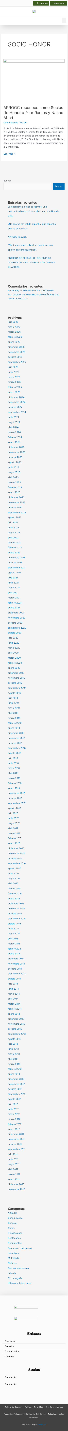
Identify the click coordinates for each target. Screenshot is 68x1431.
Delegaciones (15, 1233)
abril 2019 (13, 713)
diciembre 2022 (16, 497)
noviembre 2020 (16, 617)
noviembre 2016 (16, 853)
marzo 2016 (14, 888)
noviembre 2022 (16, 502)
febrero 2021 (14, 602)
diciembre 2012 (16, 1079)
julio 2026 (13, 322)
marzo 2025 (14, 382)
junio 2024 (13, 417)
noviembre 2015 (16, 908)
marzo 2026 (14, 332)
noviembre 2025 (16, 352)
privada (12, 1273)
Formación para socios (20, 1248)
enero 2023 (14, 492)
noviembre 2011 (16, 1139)
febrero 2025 (15, 387)
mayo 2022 (14, 532)
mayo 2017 (14, 823)
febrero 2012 (14, 1124)
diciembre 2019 (16, 673)
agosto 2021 (14, 572)
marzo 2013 (14, 1064)
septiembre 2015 (17, 918)
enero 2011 (13, 1179)
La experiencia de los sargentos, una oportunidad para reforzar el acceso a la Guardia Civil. (33, 211)
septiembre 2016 (17, 863)
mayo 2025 (14, 377)
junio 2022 (13, 527)
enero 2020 (14, 668)
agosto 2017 (14, 808)
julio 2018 (13, 758)
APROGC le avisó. (17, 237)
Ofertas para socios (18, 1268)
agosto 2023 (14, 462)
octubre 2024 (15, 407)
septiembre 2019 (17, 688)
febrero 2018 (14, 783)
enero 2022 (14, 552)
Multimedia (13, 1258)
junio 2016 (13, 873)
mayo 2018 (14, 768)
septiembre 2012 (17, 1094)
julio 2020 (13, 637)
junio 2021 (13, 582)
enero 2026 (14, 342)
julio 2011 (12, 1154)
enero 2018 (14, 788)
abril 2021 (13, 592)
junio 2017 (13, 818)
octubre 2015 (15, 913)
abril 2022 (13, 537)
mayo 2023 (14, 472)
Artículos (12, 1213)
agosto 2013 (14, 1039)
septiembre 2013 (17, 1034)
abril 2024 (13, 427)
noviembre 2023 (16, 452)
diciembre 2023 (16, 447)
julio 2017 (13, 813)
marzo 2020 (14, 657)
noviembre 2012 (16, 1084)
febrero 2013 (15, 1069)
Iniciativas (13, 1253)
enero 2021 (14, 607)
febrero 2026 (15, 337)
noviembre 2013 (16, 1023)
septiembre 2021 (17, 567)
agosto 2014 (14, 978)
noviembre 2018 (16, 738)
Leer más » (9, 153)
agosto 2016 (14, 868)
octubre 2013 (15, 1029)
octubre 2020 (15, 622)
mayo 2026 (14, 327)
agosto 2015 (14, 923)
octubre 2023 (15, 457)
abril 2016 (13, 883)
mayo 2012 (14, 1114)
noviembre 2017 (16, 793)
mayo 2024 (14, 422)
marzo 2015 (14, 943)
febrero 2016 (15, 893)
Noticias (12, 1263)
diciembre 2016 (16, 848)
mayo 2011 (13, 1164)
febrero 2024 (15, 437)
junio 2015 (13, 928)
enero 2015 (14, 953)
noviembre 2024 (16, 402)
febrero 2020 (15, 663)
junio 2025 (13, 372)
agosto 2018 (14, 753)
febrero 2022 (15, 547)
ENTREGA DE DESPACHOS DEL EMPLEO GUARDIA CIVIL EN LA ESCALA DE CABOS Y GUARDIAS (31, 262)
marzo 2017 (14, 833)
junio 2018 (13, 763)
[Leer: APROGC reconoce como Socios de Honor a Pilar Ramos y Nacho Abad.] (34, 80)
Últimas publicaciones (19, 1283)
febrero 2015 (14, 948)
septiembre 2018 (17, 748)
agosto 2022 (14, 517)
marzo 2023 (14, 482)
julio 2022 (13, 522)
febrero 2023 (15, 487)
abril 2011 (13, 1169)
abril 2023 (13, 477)
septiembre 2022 (17, 512)
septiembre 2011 (16, 1149)
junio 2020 (13, 642)
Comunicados (10, 122)
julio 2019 (13, 698)
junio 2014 (13, 988)
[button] (64, 20)
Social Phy (13, 290)
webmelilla (42, 1424)
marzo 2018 (14, 778)
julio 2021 (13, 577)
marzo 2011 (14, 1174)
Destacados (14, 1238)
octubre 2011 (15, 1144)
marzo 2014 (14, 1003)
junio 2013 (13, 1049)
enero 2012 (14, 1129)
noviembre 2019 (16, 677)
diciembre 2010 (16, 1184)
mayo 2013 (14, 1054)
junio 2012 (13, 1109)
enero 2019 (14, 728)
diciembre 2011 (16, 1134)
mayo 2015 (14, 933)
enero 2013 (14, 1074)
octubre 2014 (15, 968)
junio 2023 (13, 467)
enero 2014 (14, 1014)
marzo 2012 (14, 1119)
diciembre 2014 (16, 958)
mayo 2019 (14, 708)
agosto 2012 (14, 1099)
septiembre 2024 (17, 412)
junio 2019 (13, 703)
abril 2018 (13, 773)
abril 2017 (13, 828)
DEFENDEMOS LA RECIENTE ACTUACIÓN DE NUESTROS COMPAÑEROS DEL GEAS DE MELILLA (33, 294)
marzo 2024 (14, 432)
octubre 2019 (15, 683)
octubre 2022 (15, 507)
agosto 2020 (14, 632)
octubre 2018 (15, 743)
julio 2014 (13, 983)
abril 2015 (13, 938)
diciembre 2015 (16, 903)
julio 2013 (13, 1044)
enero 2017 (14, 843)
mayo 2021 (14, 587)
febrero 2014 (15, 1008)
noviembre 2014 (16, 963)
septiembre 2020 (17, 627)
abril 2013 (13, 1059)
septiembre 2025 (17, 362)
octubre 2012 (15, 1089)
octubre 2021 (15, 562)
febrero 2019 (15, 723)
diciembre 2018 (16, 733)
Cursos (11, 1228)
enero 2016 (14, 898)
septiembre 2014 (17, 973)
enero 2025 (14, 392)
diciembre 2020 (16, 612)
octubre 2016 (15, 858)
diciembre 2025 (16, 347)
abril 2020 (13, 652)
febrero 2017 (14, 838)
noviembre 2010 (16, 1189)
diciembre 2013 (16, 1019)
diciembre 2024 (16, 397)
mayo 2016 (14, 878)
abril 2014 (13, 998)
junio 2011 (13, 1159)
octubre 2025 (15, 357)
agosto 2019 (14, 693)
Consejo (12, 1223)
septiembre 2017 (17, 803)
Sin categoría (15, 1278)
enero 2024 (14, 442)
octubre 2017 (15, 798)
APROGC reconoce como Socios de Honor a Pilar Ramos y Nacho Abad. (33, 112)
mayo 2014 (14, 993)
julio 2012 (13, 1104)
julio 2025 (13, 367)
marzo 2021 (14, 597)
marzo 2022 (14, 542)
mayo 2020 (14, 648)
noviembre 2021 (16, 557)
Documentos (14, 1243)
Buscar (7, 180)
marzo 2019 (14, 718)
